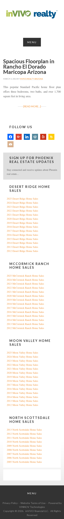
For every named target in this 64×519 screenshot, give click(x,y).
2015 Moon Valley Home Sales (22, 393)
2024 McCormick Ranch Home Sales (25, 279)
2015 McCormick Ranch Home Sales (25, 315)
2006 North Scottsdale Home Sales (24, 457)
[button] (32, 42)
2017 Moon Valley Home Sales (22, 384)
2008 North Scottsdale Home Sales (24, 449)
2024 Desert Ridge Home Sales (22, 202)
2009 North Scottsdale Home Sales (24, 445)
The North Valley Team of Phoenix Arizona (32, 14)
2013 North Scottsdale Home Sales (24, 429)
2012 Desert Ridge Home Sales (22, 251)
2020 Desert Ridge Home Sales (22, 218)
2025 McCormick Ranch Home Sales (25, 275)
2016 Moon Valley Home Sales (22, 388)
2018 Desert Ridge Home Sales (22, 226)
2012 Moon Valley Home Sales (22, 405)
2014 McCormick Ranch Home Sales (25, 320)
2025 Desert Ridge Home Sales (22, 198)
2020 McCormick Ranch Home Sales (25, 296)
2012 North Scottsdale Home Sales (24, 433)
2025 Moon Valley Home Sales (22, 352)
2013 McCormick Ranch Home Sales (25, 324)
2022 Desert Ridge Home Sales (22, 210)
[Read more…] (32, 106)
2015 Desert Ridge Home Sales (22, 239)
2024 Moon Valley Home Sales (22, 356)
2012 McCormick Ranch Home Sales (25, 328)
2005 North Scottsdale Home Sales (24, 461)
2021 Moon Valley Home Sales (22, 368)
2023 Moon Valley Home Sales (22, 360)
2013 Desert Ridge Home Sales (22, 247)
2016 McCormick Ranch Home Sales (25, 312)
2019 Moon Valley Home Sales (22, 376)
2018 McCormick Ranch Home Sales (25, 303)
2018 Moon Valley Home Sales (22, 381)
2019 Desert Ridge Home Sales (22, 222)
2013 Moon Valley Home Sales (22, 401)
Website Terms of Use (33, 503)
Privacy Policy (10, 503)
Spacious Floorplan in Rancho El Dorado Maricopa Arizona (28, 66)
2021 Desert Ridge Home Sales (22, 214)
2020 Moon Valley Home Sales (22, 372)
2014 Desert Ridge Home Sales (22, 242)
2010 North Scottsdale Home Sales (24, 441)
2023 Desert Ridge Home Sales (22, 206)
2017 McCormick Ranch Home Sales (25, 308)
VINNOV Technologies (32, 506)
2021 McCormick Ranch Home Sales (25, 291)
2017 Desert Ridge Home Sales (22, 230)
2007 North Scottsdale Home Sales (24, 454)
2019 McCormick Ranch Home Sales (25, 299)
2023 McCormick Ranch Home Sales (25, 283)
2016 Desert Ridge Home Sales (22, 235)
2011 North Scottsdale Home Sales (24, 437)
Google (10, 474)
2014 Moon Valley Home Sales (22, 397)
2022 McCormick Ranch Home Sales (25, 287)
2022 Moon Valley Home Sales (22, 364)
